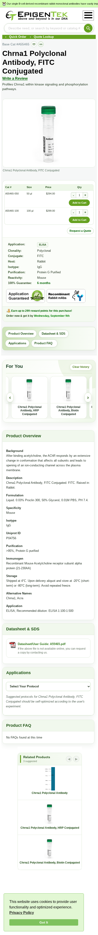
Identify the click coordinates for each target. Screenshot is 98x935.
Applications (17, 343)
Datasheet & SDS (53, 333)
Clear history (80, 367)
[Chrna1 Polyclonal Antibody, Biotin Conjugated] (68, 389)
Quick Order (17, 36)
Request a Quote (80, 230)
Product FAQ (44, 343)
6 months (43, 283)
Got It (43, 922)
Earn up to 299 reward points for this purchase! (41, 310)
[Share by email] (34, 44)
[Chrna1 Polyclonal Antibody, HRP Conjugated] (29, 389)
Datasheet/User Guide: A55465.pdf (41, 644)
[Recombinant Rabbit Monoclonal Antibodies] (66, 296)
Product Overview (21, 333)
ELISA (42, 244)
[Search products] (88, 28)
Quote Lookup (44, 36)
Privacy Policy (21, 913)
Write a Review (15, 78)
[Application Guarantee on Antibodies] (25, 296)
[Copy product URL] (41, 44)
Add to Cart (79, 202)
